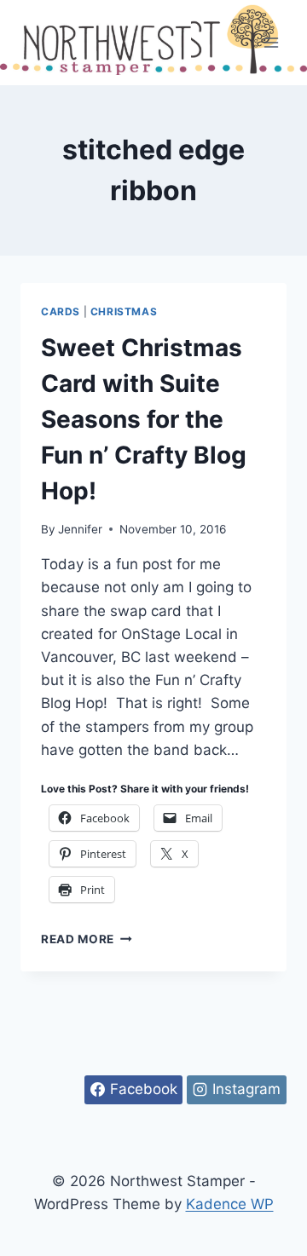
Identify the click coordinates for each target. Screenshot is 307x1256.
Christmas (123, 311)
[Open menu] (271, 42)
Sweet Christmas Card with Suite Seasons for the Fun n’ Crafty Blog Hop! (143, 419)
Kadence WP (230, 1204)
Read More (86, 939)
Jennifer (80, 529)
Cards (60, 311)
